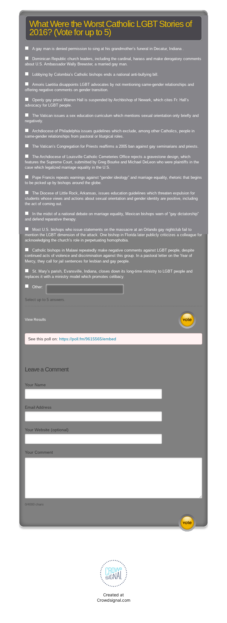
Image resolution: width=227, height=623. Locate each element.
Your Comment (39, 452)
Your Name (35, 384)
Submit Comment (187, 523)
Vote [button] (187, 320)
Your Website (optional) (47, 429)
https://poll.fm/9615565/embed (87, 339)
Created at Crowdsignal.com (113, 597)
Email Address (38, 407)
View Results (35, 320)
